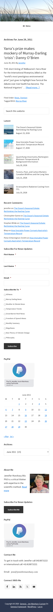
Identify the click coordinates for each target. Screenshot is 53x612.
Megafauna (10, 328)
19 (46, 415)
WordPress (32, 606)
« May (6, 436)
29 (19, 427)
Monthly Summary (13, 323)
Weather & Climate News (15, 304)
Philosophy (10, 337)
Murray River (21, 101)
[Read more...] (32, 87)
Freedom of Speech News (16, 318)
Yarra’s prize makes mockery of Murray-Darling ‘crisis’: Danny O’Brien (25, 53)
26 (46, 421)
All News (9, 294)
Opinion (23, 97)
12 (46, 409)
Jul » (12, 436)
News (17, 97)
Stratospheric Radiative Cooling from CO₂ (32, 187)
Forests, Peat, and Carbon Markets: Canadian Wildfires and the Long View (32, 173)
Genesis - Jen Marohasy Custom (33, 604)
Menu (28, 26)
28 (12, 427)
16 (26, 415)
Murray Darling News (14, 299)
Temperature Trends (14, 309)
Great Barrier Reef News (15, 314)
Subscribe (12, 346)
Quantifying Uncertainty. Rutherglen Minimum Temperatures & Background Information (32, 159)
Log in (40, 606)
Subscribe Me (13, 509)
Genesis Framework (18, 606)
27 (6, 427)
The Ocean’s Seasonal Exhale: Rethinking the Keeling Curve (29, 128)
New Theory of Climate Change (18, 333)
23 (26, 421)
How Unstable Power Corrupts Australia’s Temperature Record (30, 143)
